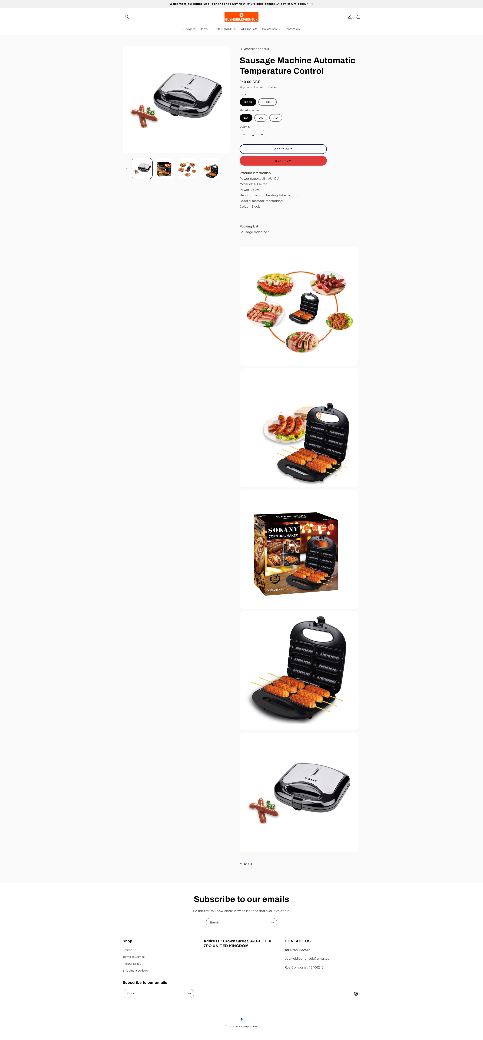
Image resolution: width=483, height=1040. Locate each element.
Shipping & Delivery (135, 970)
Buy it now (283, 160)
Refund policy (132, 963)
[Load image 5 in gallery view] (187, 168)
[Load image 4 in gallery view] (164, 168)
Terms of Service (134, 957)
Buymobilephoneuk (246, 1026)
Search (127, 950)
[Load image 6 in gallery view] (209, 168)
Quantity (245, 126)
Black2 (267, 101)
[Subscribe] (272, 922)
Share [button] (248, 863)
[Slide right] (225, 168)
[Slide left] (127, 168)
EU (246, 117)
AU (276, 117)
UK (261, 117)
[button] (127, 16)
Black (248, 101)
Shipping (245, 87)
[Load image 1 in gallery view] (142, 168)
